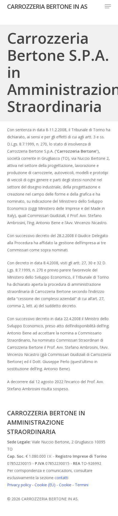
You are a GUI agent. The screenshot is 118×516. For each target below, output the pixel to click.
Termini (81, 484)
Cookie (65, 484)
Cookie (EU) (45, 484)
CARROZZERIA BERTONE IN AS (47, 6)
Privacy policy (19, 484)
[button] (108, 6)
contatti (61, 477)
